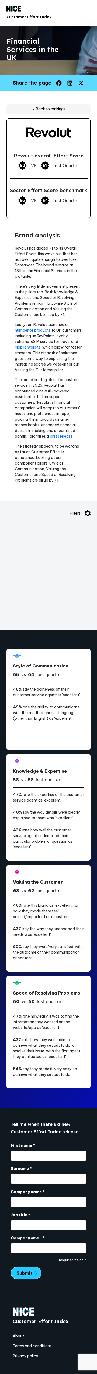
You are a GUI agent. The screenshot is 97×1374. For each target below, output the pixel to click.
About (18, 1336)
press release (61, 436)
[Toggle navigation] (83, 13)
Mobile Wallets (27, 347)
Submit (24, 1273)
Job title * (20, 1215)
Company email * (27, 1238)
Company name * (28, 1191)
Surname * (21, 1168)
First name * (23, 1145)
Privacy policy (25, 1356)
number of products (33, 330)
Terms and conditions (32, 1346)
